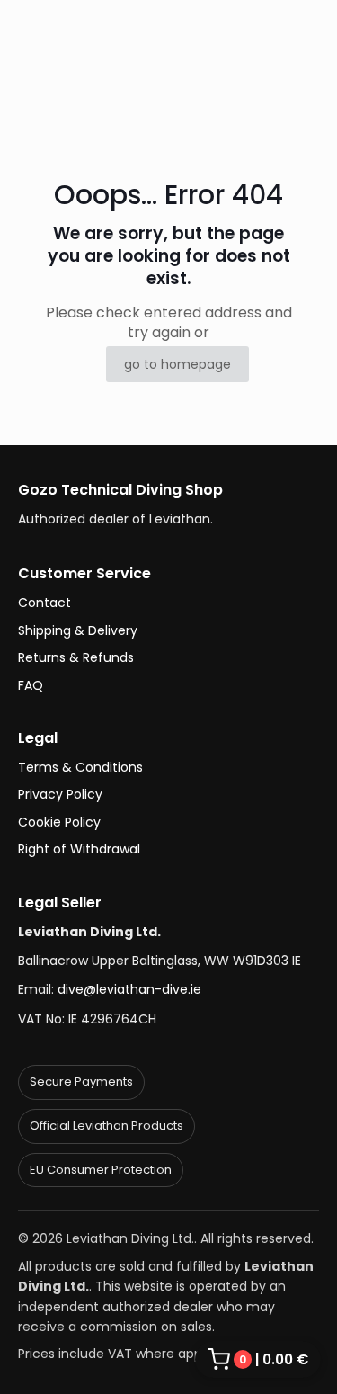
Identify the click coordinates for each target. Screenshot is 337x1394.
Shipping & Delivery (77, 630)
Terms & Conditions (80, 767)
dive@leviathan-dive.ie (129, 989)
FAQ (30, 685)
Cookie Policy (59, 822)
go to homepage (177, 364)
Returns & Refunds (76, 657)
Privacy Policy (60, 794)
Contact (44, 603)
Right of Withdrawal (79, 849)
